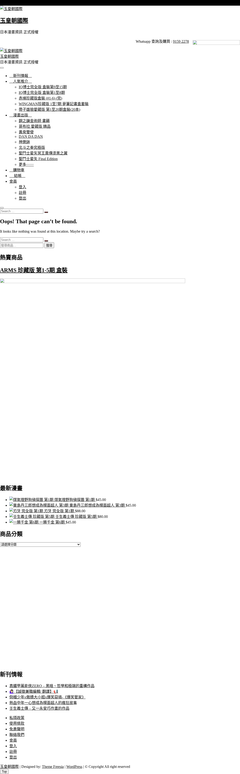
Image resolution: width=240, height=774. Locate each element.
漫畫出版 (20, 115)
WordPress (74, 767)
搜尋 (49, 245)
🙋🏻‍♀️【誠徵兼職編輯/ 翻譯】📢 (33, 691)
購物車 (16, 170)
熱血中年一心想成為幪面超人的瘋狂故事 (43, 703)
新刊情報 (20, 76)
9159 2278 (181, 41)
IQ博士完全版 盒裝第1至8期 (42, 93)
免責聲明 (16, 729)
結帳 (17, 176)
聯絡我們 (16, 735)
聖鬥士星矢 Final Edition (38, 159)
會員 (13, 181)
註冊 (22, 193)
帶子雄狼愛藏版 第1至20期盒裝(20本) (49, 110)
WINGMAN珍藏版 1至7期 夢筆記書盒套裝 (54, 104)
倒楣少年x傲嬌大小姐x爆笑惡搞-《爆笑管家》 (47, 697)
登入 (22, 187)
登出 (22, 198)
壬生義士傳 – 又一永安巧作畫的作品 (39, 708)
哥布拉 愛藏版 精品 (35, 126)
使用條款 (16, 723)
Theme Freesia (53, 767)
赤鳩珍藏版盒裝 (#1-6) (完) (40, 98)
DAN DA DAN (31, 137)
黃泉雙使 (26, 132)
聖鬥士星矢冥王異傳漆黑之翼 (43, 153)
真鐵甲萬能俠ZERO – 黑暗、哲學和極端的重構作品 (51, 686)
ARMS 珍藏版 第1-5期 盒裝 (34, 270)
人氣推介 (20, 81)
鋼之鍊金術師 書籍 (34, 121)
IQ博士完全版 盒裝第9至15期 (43, 87)
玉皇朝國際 (14, 21)
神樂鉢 (24, 142)
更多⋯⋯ (26, 164)
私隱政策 (16, 718)
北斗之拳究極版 (32, 148)
